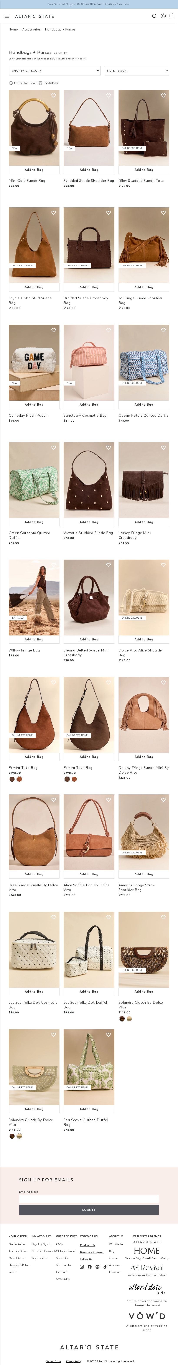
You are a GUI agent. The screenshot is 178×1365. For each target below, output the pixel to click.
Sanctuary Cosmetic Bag (85, 415)
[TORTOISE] (122, 1018)
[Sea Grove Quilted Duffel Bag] (89, 1067)
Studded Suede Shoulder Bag (89, 181)
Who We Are (116, 1244)
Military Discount (66, 1251)
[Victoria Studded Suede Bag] (89, 480)
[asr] (147, 1267)
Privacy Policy (73, 1361)
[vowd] (147, 1315)
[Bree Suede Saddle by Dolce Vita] (34, 832)
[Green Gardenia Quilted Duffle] (34, 480)
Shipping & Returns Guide (20, 1269)
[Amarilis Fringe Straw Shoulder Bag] (144, 832)
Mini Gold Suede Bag (27, 181)
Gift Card (61, 1272)
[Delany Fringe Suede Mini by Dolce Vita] (144, 715)
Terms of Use (53, 1361)
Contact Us (89, 1236)
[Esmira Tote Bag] (34, 715)
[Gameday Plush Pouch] (34, 363)
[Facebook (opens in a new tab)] (89, 1266)
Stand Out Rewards (44, 1251)
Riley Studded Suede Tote (141, 181)
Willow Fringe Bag (24, 650)
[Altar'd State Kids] (147, 1288)
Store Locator (63, 1265)
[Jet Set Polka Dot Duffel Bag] (89, 950)
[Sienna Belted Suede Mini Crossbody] (89, 597)
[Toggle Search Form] (154, 15)
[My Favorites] (53, 95)
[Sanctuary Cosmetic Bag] (89, 363)
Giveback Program (92, 1252)
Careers (113, 1258)
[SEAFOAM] (129, 1018)
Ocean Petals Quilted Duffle (144, 415)
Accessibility (63, 1278)
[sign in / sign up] (163, 16)
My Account (41, 1236)
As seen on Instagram (115, 1269)
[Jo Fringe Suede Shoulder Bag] (144, 245)
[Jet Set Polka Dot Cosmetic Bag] (34, 950)
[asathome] (147, 1247)
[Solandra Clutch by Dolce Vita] (144, 950)
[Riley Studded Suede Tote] (144, 128)
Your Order (18, 1236)
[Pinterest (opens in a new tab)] (97, 1266)
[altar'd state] (34, 16)
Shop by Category (26, 70)
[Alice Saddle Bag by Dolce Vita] (89, 832)
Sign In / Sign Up (42, 1244)
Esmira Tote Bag (23, 768)
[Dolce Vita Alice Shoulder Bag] (144, 597)
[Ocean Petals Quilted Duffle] (144, 363)
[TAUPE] (12, 779)
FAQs (59, 1244)
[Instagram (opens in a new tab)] (81, 1266)
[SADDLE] (19, 779)
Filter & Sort (117, 70)
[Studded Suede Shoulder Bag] (89, 128)
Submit (89, 1209)
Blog (111, 1251)
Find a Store (51, 83)
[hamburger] (7, 16)
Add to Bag (34, 170)
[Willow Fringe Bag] (34, 597)
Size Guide (62, 1258)
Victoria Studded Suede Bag (88, 533)
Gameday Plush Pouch (28, 415)
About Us (116, 1236)
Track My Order (17, 1251)
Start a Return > (18, 1244)
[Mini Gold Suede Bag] (34, 128)
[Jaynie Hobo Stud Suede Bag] (34, 245)
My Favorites (39, 1258)
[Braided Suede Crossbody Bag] (89, 245)
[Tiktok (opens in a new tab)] (105, 1266)
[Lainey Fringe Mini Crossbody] (144, 480)
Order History (17, 1258)
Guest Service (66, 1236)
